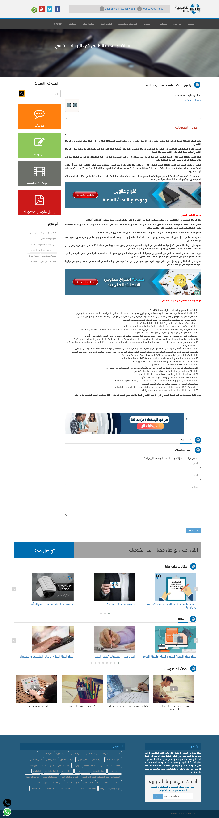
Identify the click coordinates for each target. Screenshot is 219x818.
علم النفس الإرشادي (48, 261)
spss (118, 765)
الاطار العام (37, 771)
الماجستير (117, 753)
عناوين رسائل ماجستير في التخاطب (43, 244)
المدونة (147, 23)
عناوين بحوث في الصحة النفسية (43, 250)
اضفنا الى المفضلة (193, 100)
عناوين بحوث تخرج (49, 256)
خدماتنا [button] (163, 23)
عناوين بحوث (34, 256)
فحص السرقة (50, 788)
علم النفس (33, 261)
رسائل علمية (105, 753)
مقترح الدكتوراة (48, 765)
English (58, 23)
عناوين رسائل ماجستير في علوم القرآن (114, 603)
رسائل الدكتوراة (61, 753)
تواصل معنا (88, 23)
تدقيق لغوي (82, 759)
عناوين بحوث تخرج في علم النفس (43, 232)
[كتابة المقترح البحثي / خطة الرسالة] (128, 688)
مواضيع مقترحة (114, 788)
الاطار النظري (67, 771)
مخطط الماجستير (99, 771)
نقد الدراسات (79, 788)
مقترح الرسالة (33, 765)
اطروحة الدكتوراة (113, 759)
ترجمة (102, 788)
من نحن (177, 23)
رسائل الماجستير (76, 753)
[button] (44, 550)
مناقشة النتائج (64, 788)
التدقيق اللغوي (97, 759)
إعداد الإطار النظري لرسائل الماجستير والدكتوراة (108, 656)
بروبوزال (77, 765)
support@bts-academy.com (120, 8)
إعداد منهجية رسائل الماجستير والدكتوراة (51, 656)
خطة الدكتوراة (114, 771)
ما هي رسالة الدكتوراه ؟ (182, 603)
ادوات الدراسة (102, 782)
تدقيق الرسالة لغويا (67, 759)
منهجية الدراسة (73, 782)
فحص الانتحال (36, 788)
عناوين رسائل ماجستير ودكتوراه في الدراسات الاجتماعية (48, 605)
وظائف (72, 23)
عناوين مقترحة (58, 782)
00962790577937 (153, 8)
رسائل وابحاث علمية (50, 777)
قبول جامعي (88, 782)
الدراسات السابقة (51, 771)
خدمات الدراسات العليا (69, 777)
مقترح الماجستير (64, 765)
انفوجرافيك (106, 23)
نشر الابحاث (116, 782)
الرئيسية (191, 23)
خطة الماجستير (106, 765)
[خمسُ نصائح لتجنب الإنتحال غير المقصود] (173, 688)
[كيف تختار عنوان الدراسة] (82, 688)
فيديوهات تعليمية (127, 23)
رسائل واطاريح (91, 753)
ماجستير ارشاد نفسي (48, 238)
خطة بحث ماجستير (90, 765)
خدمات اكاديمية (32, 777)
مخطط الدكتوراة (82, 771)
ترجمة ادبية (92, 788)
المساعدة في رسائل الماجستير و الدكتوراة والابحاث (101, 777)
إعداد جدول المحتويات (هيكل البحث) (175, 656)
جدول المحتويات (42, 782)
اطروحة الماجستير (45, 753)
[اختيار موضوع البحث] (36, 688)
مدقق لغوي (51, 759)
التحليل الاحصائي (36, 759)
